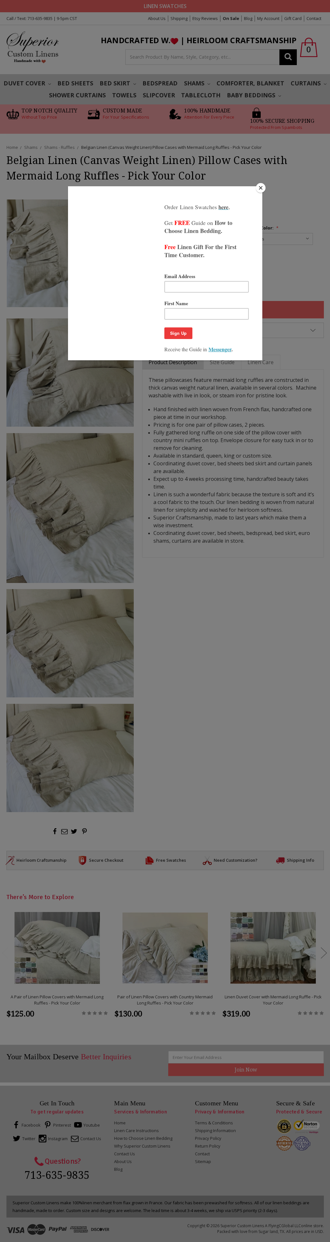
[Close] (261, 188)
